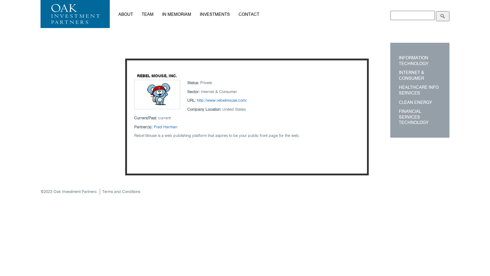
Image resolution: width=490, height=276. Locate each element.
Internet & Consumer (411, 75)
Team (148, 14)
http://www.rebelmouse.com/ (222, 100)
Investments (215, 14)
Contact (249, 14)
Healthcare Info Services (419, 90)
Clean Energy (415, 102)
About (125, 14)
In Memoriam (176, 14)
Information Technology (413, 60)
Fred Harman (165, 126)
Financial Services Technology (413, 117)
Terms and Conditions (121, 191)
